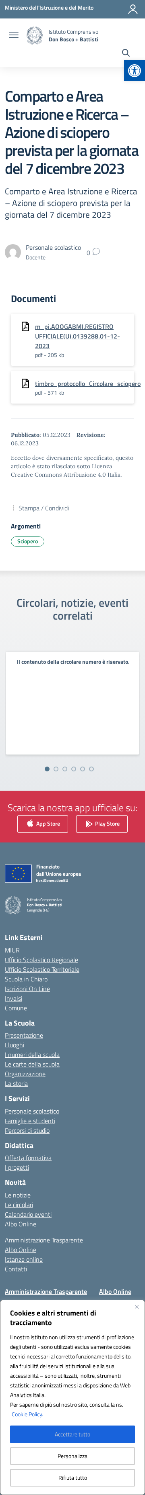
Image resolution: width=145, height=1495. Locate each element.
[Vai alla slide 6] (91, 769)
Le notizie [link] (18, 1195)
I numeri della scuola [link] (32, 1054)
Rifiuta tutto (72, 1477)
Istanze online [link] (24, 1259)
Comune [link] (16, 1008)
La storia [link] (16, 1083)
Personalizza (72, 1456)
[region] (72, 1397)
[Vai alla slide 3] (64, 769)
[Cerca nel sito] (126, 54)
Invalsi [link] (13, 998)
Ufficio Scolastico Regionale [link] (41, 960)
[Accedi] (133, 9)
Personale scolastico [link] (32, 1111)
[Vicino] (136, 1306)
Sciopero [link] (27, 541)
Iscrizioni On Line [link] (27, 988)
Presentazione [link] (24, 1035)
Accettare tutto (72, 1434)
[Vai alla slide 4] (73, 769)
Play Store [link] (107, 823)
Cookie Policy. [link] (27, 1414)
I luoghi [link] (14, 1045)
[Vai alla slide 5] (82, 769)
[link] (134, 70)
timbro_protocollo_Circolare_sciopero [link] (88, 383)
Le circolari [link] (19, 1204)
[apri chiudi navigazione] (14, 36)
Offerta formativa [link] (28, 1158)
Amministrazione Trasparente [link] (44, 1240)
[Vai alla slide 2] (56, 769)
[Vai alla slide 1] (47, 769)
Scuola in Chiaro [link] (26, 979)
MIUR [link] (12, 950)
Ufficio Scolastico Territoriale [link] (42, 969)
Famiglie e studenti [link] (30, 1121)
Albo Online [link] (20, 1224)
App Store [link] (47, 823)
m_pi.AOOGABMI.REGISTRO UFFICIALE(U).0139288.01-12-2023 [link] (77, 336)
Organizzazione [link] (25, 1074)
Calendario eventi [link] (28, 1214)
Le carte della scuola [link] (32, 1064)
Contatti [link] (16, 1269)
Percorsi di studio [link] (27, 1130)
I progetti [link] (17, 1167)
